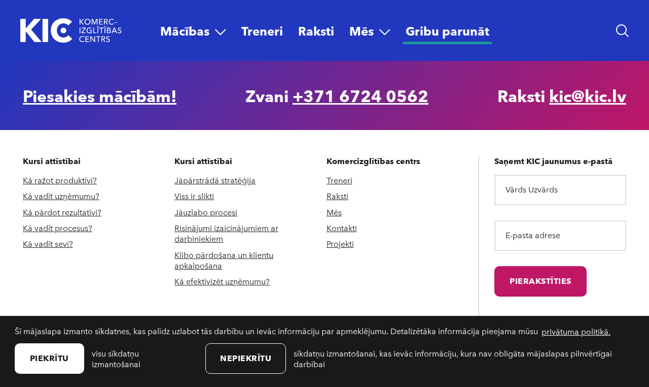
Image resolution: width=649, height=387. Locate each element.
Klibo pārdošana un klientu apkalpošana (223, 260)
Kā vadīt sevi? (48, 243)
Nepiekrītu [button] (245, 358)
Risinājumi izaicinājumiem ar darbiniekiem (226, 233)
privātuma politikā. (576, 331)
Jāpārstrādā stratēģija (215, 180)
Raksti (337, 196)
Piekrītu (49, 358)
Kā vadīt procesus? (57, 228)
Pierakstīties (540, 280)
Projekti (340, 243)
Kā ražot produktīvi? (60, 180)
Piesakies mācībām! (99, 95)
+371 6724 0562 (360, 95)
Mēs (334, 212)
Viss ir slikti (194, 196)
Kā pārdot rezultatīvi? (62, 212)
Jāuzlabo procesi (205, 212)
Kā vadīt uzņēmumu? (61, 196)
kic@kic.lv (587, 95)
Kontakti (342, 228)
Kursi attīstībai (52, 161)
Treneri (339, 180)
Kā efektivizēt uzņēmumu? (222, 281)
